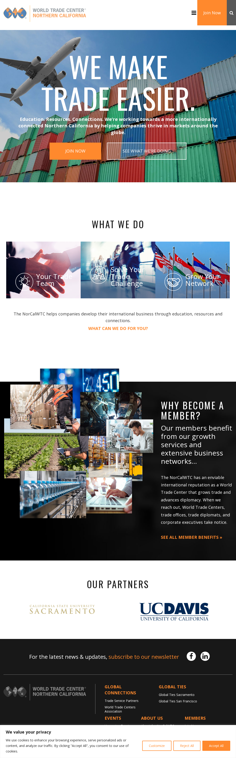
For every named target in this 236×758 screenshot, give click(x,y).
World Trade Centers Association (120, 709)
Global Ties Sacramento (177, 694)
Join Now (212, 12)
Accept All (216, 745)
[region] (118, 741)
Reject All (187, 745)
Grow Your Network (202, 280)
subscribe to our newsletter (144, 656)
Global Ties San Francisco (178, 701)
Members (195, 718)
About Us (152, 718)
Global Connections (120, 689)
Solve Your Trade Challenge (128, 276)
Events (113, 718)
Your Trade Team (54, 280)
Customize (157, 745)
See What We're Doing (147, 151)
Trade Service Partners (122, 700)
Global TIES (172, 686)
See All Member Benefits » (191, 537)
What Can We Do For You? (118, 328)
